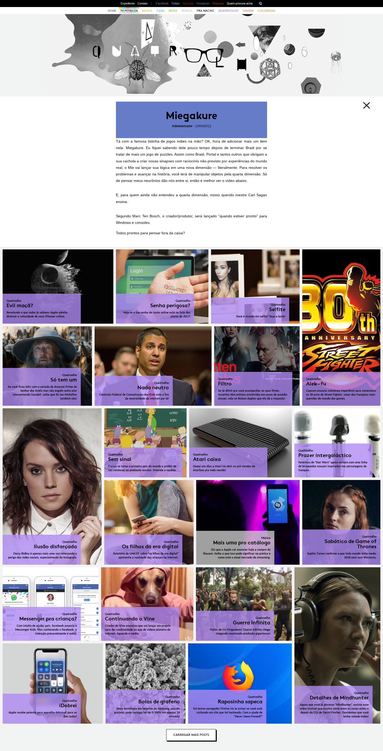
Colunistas (266, 11)
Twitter (175, 3)
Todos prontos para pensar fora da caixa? (150, 233)
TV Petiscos (129, 11)
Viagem (248, 11)
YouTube (188, 3)
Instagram (203, 3)
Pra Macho (205, 11)
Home (112, 11)
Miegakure (191, 115)
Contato (142, 3)
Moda (173, 11)
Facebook (162, 3)
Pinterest (218, 3)
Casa (160, 11)
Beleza (147, 11)
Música (187, 11)
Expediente (128, 3)
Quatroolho (228, 11)
